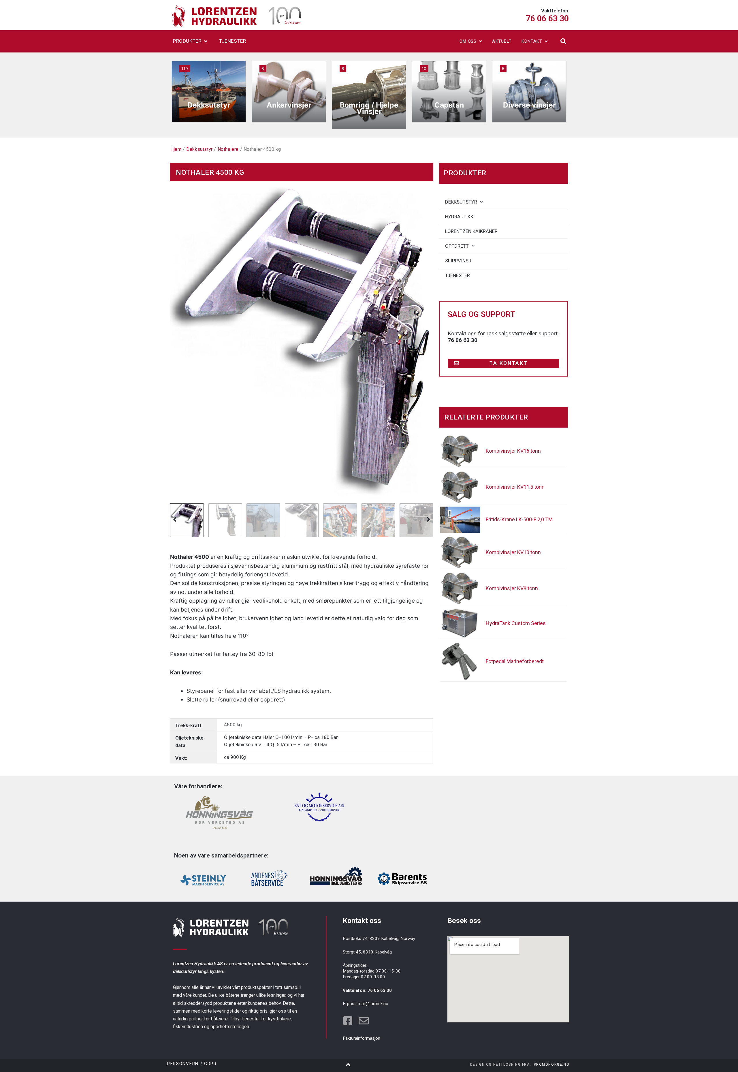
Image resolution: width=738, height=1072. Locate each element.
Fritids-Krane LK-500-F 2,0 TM (519, 519)
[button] (563, 41)
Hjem (175, 149)
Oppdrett (457, 246)
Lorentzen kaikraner (471, 231)
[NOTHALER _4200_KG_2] (301, 341)
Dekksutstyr (199, 149)
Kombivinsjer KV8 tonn (512, 588)
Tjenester (232, 41)
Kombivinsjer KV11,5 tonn (515, 487)
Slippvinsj (458, 261)
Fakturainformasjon (361, 1038)
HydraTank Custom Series (516, 623)
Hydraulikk (459, 216)
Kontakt (531, 41)
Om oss (468, 41)
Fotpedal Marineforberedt (515, 661)
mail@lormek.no (373, 1003)
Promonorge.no (552, 1064)
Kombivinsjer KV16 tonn (513, 451)
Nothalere (228, 149)
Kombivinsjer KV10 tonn (513, 552)
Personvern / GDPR (192, 1063)
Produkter (187, 41)
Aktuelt (501, 41)
